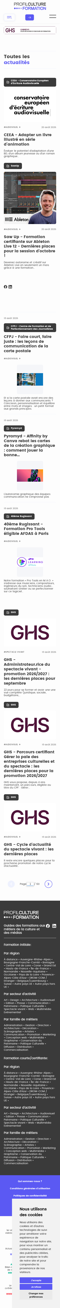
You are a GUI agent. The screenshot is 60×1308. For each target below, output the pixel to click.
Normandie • (12, 971)
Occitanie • (11, 974)
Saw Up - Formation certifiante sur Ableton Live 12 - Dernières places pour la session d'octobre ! (29, 246)
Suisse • (9, 984)
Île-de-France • (41, 968)
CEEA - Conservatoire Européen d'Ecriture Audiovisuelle (30, 82)
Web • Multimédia (39, 1009)
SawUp (15, 166)
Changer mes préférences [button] (36, 1295)
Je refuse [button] (36, 1286)
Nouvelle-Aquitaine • (34, 971)
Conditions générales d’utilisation (30, 1189)
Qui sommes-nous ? (30, 1181)
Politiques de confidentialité (30, 1196)
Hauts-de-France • (18, 968)
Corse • (39, 965)
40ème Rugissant (21, 516)
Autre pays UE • (24, 984)
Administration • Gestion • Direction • (27, 1025)
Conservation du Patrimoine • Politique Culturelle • (25, 1042)
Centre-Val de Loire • (20, 965)
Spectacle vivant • (16, 1009)
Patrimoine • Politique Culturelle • (25, 1006)
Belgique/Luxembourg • (32, 981)
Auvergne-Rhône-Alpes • (36, 959)
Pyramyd (16, 428)
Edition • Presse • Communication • (28, 1003)
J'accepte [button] (36, 1280)
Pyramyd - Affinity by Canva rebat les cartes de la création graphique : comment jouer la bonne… (29, 445)
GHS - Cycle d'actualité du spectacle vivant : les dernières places (29, 849)
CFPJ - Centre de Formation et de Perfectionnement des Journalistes (32, 327)
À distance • (12, 959)
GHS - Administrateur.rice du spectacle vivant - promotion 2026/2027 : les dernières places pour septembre (29, 671)
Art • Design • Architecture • (22, 1000)
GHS (13, 612)
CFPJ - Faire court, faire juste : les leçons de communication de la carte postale (28, 344)
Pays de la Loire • (30, 974)
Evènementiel (12, 1012)
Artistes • (30, 1031)
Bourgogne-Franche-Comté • (23, 962)
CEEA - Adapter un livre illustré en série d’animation (28, 139)
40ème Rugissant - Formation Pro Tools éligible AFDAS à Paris (26, 529)
